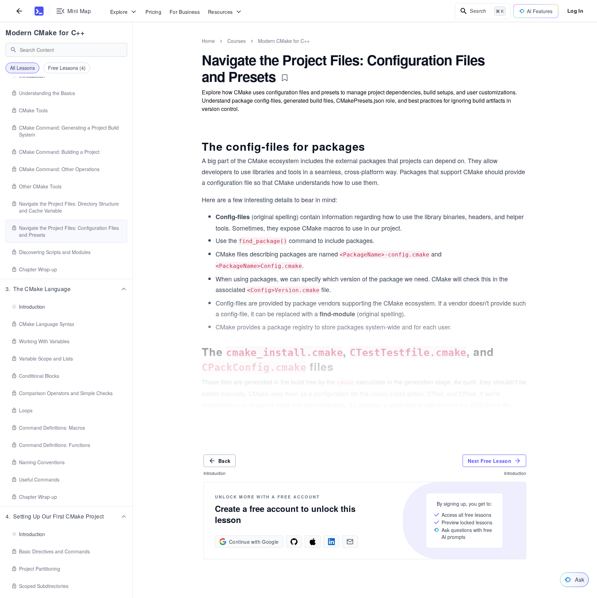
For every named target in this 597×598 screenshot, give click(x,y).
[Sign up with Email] (350, 541)
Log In (575, 11)
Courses (236, 40)
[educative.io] (39, 11)
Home (208, 40)
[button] (66, 289)
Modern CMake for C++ (45, 32)
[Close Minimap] (133, 48)
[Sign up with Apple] (313, 541)
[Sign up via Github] (294, 541)
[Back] (19, 11)
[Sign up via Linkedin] (331, 541)
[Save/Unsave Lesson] (284, 77)
